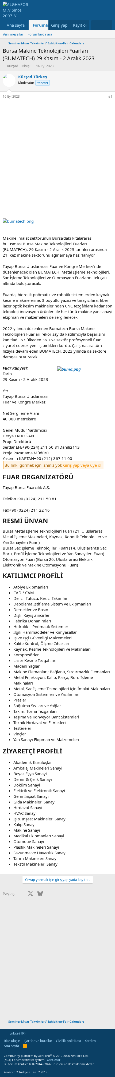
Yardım (90, 1040)
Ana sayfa (16, 25)
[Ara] (107, 25)
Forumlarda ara (40, 34)
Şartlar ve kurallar (38, 1040)
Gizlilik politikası (68, 1040)
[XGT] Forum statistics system (32, 1060)
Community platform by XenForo (46, 1056)
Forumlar (42, 25)
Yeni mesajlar (13, 34)
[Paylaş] (102, 97)
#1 (110, 96)
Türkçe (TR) (16, 1033)
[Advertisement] (57, 160)
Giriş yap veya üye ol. (82, 465)
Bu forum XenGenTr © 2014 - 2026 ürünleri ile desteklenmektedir (49, 1064)
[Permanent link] (76, 477)
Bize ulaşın (12, 1040)
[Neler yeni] (96, 25)
